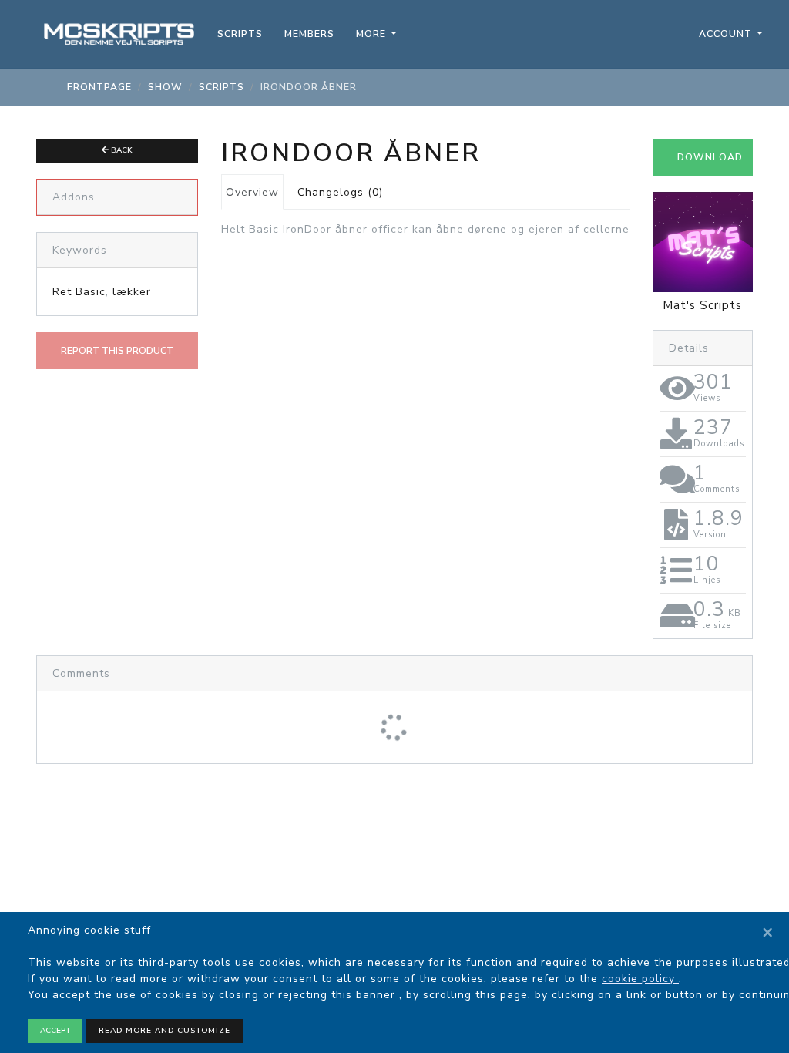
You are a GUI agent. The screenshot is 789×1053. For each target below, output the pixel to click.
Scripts (240, 34)
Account (727, 34)
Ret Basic (79, 291)
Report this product (117, 351)
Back (121, 150)
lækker (131, 291)
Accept (55, 1030)
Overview (252, 192)
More (372, 34)
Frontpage (99, 87)
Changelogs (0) (340, 192)
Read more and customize (164, 1030)
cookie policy (640, 978)
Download (710, 157)
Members (309, 34)
